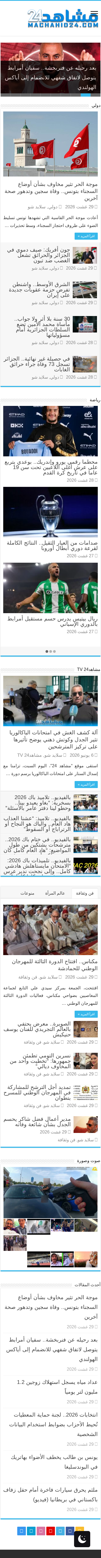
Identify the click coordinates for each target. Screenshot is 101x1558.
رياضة (95, 400)
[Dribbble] (41, 1531)
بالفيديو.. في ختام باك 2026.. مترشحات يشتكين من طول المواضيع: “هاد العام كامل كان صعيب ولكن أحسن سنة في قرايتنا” (51, 850)
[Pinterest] (50, 1531)
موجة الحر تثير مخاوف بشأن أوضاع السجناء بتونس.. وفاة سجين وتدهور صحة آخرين (51, 191)
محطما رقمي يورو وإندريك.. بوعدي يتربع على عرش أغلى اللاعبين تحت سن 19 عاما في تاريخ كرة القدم (51, 467)
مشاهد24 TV (88, 669)
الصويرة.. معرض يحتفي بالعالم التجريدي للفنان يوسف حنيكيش (37, 1029)
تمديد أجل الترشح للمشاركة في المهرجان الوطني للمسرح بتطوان (37, 1092)
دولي (96, 105)
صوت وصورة (88, 1160)
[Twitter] (60, 1531)
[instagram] (21, 1531)
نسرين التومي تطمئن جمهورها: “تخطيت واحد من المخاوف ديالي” (40, 1061)
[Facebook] (70, 1531)
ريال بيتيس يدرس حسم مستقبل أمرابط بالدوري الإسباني (52, 621)
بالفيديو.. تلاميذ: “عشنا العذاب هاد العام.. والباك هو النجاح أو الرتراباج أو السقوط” (37, 823)
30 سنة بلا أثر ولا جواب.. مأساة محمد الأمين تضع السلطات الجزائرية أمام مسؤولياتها (42, 327)
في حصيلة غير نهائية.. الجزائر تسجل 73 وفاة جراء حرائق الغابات (37, 364)
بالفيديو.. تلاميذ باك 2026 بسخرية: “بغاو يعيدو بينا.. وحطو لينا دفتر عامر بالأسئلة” (38, 802)
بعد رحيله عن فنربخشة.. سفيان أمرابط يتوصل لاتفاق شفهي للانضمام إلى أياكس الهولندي (50, 77)
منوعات (27, 893)
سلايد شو (37, 206)
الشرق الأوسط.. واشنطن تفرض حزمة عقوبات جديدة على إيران (39, 289)
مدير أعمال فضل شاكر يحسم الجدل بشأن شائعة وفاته (37, 1121)
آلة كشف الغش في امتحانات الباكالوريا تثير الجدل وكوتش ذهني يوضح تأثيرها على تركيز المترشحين (53, 739)
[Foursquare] (31, 1531)
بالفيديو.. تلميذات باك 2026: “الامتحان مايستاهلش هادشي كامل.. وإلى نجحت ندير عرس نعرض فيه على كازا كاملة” (37, 868)
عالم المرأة (55, 893)
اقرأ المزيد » (86, 236)
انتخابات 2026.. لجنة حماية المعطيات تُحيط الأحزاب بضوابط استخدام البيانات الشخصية (53, 1424)
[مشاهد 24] (62, 17)
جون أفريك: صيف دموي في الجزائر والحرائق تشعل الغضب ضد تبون (38, 255)
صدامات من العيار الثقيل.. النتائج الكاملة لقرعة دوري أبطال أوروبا (52, 545)
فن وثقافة (85, 893)
